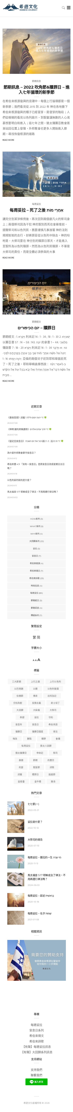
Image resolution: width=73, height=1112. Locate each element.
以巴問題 (18, 689)
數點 (29, 739)
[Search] (63, 8)
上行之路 (35, 682)
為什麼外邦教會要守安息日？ (21, 452)
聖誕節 (36, 767)
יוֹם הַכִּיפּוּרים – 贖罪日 (36, 327)
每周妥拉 (36, 204)
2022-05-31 (33, 810)
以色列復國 (53, 689)
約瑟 (21, 767)
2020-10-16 (33, 902)
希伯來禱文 (35, 571)
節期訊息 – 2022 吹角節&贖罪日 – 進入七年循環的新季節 (36, 90)
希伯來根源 (35, 563)
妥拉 (35, 548)
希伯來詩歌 (34, 578)
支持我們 (36, 1070)
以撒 (35, 689)
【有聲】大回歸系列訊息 (36, 1052)
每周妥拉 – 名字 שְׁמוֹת (39, 913)
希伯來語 (53, 724)
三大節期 (16, 682)
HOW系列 (35, 519)
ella (12, 310)
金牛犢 (37, 781)
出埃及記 (52, 696)
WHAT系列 (35, 526)
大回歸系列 (34, 541)
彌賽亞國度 (37, 731)
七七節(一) (33, 804)
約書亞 (51, 760)
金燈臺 (21, 781)
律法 (55, 731)
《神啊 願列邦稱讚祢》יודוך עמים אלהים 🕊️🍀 (29, 429)
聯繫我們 (36, 1075)
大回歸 (19, 710)
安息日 (35, 556)
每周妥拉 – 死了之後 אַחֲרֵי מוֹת (36, 210)
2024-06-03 (34, 885)
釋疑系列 (35, 615)
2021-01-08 (33, 919)
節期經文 (36, 322)
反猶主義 (36, 703)
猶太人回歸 (45, 746)
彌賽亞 (18, 731)
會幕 (58, 739)
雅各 (53, 781)
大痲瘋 (36, 710)
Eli (11, 70)
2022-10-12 (33, 828)
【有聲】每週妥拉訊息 (36, 1047)
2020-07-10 (33, 846)
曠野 (43, 739)
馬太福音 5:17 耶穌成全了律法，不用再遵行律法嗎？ (32, 491)
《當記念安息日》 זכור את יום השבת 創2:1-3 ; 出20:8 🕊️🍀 (35, 441)
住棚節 (19, 696)
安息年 (18, 724)
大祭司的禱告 (35, 839)
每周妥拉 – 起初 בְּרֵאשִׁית (41, 895)
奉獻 (22, 717)
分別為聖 (17, 703)
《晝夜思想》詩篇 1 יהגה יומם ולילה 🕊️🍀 (27, 417)
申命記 (39, 753)
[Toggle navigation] (68, 8)
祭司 (55, 753)
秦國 (21, 760)
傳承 (35, 696)
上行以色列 (55, 682)
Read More (8, 140)
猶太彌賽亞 (21, 753)
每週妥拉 (36, 1025)
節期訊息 (36, 81)
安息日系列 (36, 1030)
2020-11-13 (33, 863)
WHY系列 (34, 533)
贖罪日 (35, 774)
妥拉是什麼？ (35, 821)
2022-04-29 (60, 193)
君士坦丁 (55, 703)
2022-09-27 (60, 70)
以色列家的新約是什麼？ (19, 480)
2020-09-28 (60, 310)
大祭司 (53, 710)
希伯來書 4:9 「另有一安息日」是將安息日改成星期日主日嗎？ (36, 466)
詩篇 (20, 774)
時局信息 (35, 585)
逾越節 (52, 774)
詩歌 (52, 767)
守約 (51, 717)
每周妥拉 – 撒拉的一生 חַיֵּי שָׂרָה (44, 857)
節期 (35, 760)
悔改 (15, 739)
